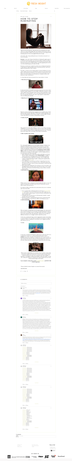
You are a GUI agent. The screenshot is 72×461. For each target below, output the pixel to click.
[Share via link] (27, 271)
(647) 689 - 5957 (53, 443)
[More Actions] (50, 288)
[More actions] (50, 16)
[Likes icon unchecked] (23, 295)
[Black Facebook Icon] (54, 445)
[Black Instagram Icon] (53, 445)
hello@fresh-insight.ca (52, 442)
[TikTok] (51, 445)
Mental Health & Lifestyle (24, 268)
